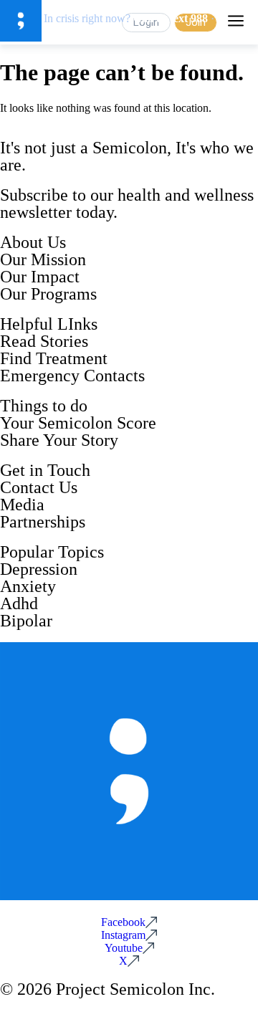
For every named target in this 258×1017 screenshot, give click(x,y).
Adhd (19, 603)
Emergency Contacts (72, 375)
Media (22, 504)
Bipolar (26, 620)
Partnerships (42, 521)
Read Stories (44, 341)
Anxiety (28, 586)
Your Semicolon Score (78, 423)
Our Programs (48, 294)
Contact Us (38, 487)
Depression (38, 569)
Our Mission (43, 259)
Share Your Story (59, 440)
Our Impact (40, 276)
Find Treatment (54, 358)
